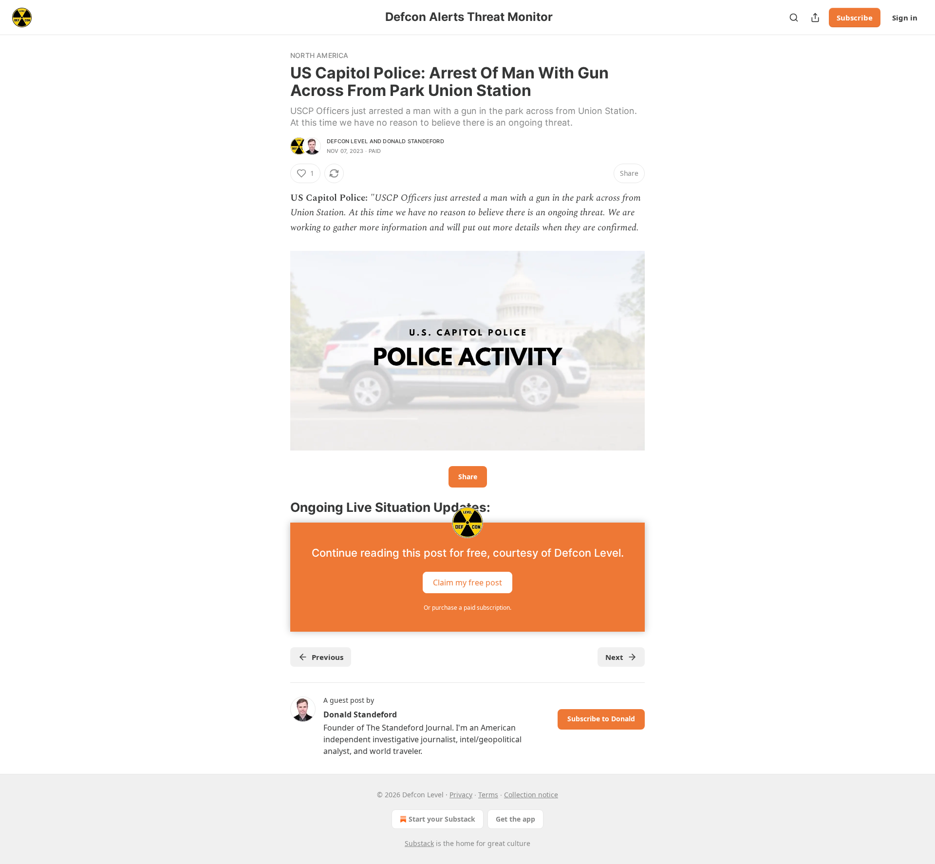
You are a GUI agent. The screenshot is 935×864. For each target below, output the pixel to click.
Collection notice (531, 794)
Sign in (904, 17)
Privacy (460, 794)
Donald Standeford (413, 141)
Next (614, 657)
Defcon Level (347, 141)
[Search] (794, 17)
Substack (419, 843)
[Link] (276, 507)
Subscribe (855, 17)
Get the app (515, 819)
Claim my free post (467, 582)
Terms (488, 794)
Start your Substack (442, 819)
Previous (327, 657)
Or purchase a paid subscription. (467, 607)
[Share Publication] (815, 17)
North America (319, 55)
